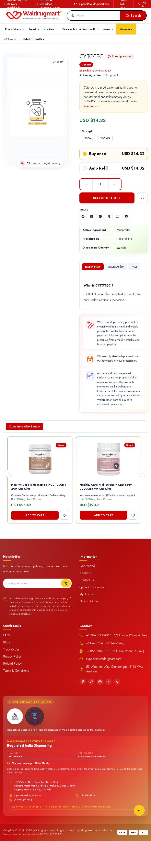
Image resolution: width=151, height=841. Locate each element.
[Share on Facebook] (83, 216)
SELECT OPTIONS (107, 198)
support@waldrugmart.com (94, 4)
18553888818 (88, 795)
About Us (85, 573)
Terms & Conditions (16, 670)
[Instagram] (100, 682)
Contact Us (86, 580)
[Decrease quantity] (86, 184)
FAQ (134, 267)
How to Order (88, 601)
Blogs (7, 642)
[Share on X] (108, 216)
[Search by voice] (71, 16)
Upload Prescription (92, 587)
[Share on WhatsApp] (100, 216)
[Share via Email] (91, 216)
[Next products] (142, 473)
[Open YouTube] (126, 216)
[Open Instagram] (117, 216)
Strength (87, 131)
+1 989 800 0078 (23, 800)
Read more (91, 106)
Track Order (11, 649)
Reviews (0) (116, 267)
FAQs (7, 635)
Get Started (87, 566)
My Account (87, 594)
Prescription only (122, 56)
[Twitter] (91, 682)
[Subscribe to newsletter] (66, 583)
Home (12, 39)
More (106, 29)
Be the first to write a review (95, 71)
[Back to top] (139, 810)
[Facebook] (82, 682)
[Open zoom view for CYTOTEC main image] (37, 110)
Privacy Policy (12, 656)
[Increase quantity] (115, 184)
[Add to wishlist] (142, 197)
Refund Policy (12, 663)
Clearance (126, 29)
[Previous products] (8, 473)
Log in (144, 4)
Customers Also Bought (24, 426)
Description (92, 267)
